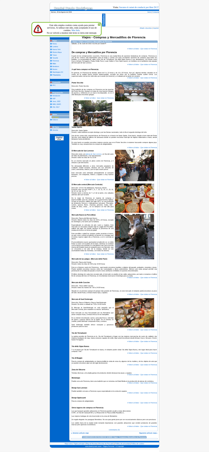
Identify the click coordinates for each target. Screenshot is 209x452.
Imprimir (156, 28)
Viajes (56, 117)
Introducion (56, 96)
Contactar (155, 12)
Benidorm (55, 66)
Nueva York (56, 49)
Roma (54, 44)
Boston (54, 69)
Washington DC (57, 72)
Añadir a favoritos (146, 28)
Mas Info (76, 30)
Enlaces (55, 120)
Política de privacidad (122, 443)
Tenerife (55, 58)
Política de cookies (137, 443)
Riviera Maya (57, 52)
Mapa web (68, 443)
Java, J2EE (56, 101)
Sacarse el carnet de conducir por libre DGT (139, 7)
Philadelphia (56, 75)
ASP (53, 98)
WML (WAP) (56, 104)
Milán (54, 63)
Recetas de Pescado (106, 443)
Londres (55, 46)
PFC (54, 85)
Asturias (55, 130)
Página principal (79, 443)
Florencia (55, 61)
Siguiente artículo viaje (148, 433)
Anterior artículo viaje (80, 433)
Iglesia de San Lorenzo (94, 154)
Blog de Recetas (91, 443)
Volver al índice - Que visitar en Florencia (143, 49)
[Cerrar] (99, 24)
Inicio (149, 12)
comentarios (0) (114, 430)
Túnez (54, 55)
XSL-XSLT (56, 107)
